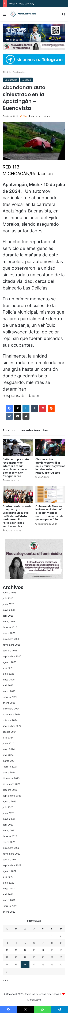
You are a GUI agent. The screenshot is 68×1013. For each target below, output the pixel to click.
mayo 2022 (9, 888)
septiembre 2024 (12, 726)
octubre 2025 (10, 650)
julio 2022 (8, 876)
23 (60, 957)
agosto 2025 (9, 662)
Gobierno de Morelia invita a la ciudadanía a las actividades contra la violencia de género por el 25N (49, 512)
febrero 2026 (10, 627)
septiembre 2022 (12, 865)
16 (61, 950)
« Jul (5, 980)
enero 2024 (9, 772)
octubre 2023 (10, 789)
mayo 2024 (9, 749)
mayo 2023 (9, 818)
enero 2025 (9, 702)
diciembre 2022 (11, 847)
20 (34, 957)
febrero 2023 (10, 836)
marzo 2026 (9, 621)
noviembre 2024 (11, 714)
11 (16, 950)
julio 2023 (8, 807)
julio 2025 (8, 668)
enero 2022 (9, 911)
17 (7, 957)
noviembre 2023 (11, 784)
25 (16, 964)
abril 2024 (8, 755)
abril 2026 (8, 615)
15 (52, 950)
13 (34, 950)
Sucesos (26, 79)
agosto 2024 (9, 731)
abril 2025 (8, 685)
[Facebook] (9, 408)
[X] (17, 408)
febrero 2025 (10, 697)
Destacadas (19, 72)
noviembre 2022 (11, 853)
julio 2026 (8, 598)
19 (25, 957)
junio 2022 (8, 882)
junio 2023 (8, 813)
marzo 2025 (9, 691)
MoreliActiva (34, 999)
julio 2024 (8, 737)
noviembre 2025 (11, 644)
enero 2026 (9, 633)
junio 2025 (8, 673)
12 (25, 950)
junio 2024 (8, 743)
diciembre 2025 (11, 639)
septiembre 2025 (12, 656)
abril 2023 (8, 824)
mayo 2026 (9, 610)
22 (52, 957)
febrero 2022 (10, 905)
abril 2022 (8, 894)
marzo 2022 (9, 900)
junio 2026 (8, 604)
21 (43, 957)
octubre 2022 (10, 859)
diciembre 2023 (11, 778)
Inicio (8, 72)
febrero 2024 (10, 766)
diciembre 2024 (11, 708)
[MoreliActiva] (23, 14)
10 (7, 950)
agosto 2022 (9, 871)
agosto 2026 (9, 592)
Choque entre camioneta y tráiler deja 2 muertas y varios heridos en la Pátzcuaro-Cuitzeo (50, 466)
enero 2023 (9, 842)
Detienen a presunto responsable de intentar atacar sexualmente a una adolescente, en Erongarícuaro (16, 468)
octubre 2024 (10, 720)
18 (16, 957)
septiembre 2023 (12, 795)
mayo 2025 (9, 679)
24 (7, 964)
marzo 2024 (9, 760)
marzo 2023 (9, 830)
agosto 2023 (9, 801)
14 (43, 950)
